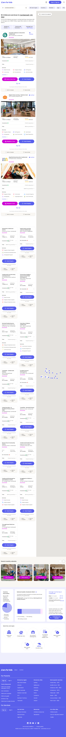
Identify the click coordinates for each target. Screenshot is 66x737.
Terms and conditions (28, 726)
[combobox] (14, 8)
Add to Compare (10, 90)
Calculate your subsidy (56, 617)
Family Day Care (21, 636)
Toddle (52, 717)
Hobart (35, 700)
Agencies (19, 717)
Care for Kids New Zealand (56, 714)
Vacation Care (39, 648)
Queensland (20, 687)
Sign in (10, 680)
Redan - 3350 (53, 695)
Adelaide (36, 690)
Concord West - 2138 (55, 698)
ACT (18, 695)
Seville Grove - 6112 (55, 685)
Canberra (36, 695)
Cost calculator (5, 691)
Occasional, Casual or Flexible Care (45, 636)
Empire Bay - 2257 (54, 682)
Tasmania (19, 700)
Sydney (35, 682)
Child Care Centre (9, 636)
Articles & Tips (4, 698)
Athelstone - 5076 (54, 690)
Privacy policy (39, 726)
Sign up (4, 680)
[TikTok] (35, 723)
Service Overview (21, 712)
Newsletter (36, 714)
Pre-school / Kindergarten (33, 636)
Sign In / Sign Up (55, 2)
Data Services (20, 714)
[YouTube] (33, 723)
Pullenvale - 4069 (54, 693)
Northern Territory (22, 698)
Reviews (51, 7)
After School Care (27, 648)
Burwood (57, 568)
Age (58, 7)
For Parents (5, 676)
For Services (5, 705)
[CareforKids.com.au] (6, 670)
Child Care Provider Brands (8, 701)
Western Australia (21, 693)
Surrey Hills (42, 568)
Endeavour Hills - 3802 (55, 687)
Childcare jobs (53, 712)
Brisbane (36, 687)
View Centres (8, 577)
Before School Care (57, 636)
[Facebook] (30, 723)
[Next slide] (63, 561)
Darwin (35, 698)
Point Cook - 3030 (54, 700)
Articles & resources (39, 712)
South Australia (21, 690)
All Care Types (33, 7)
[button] (3, 47)
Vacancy (43, 7)
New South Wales (21, 682)
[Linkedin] (28, 723)
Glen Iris (7, 568)
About (15, 670)
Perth (35, 693)
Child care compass (6, 693)
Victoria (19, 685)
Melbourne (36, 685)
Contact (21, 670)
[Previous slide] (60, 561)
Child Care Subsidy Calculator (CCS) (5, 687)
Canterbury (26, 568)
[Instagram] (38, 723)
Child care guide (5, 696)
